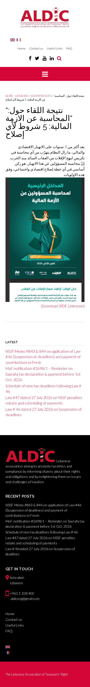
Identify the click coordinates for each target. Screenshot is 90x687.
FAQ (69, 48)
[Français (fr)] (18, 39)
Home (22, 48)
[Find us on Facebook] (30, 58)
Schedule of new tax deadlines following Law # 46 (42, 532)
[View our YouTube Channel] (44, 58)
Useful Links (54, 48)
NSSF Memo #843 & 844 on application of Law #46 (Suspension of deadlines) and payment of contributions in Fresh (43, 357)
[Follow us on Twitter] (37, 58)
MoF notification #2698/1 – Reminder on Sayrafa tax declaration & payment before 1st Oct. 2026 (43, 374)
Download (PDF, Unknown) (62, 306)
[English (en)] (12, 39)
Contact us (36, 48)
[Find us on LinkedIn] (52, 58)
